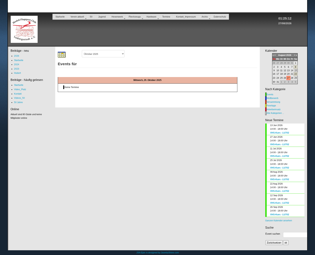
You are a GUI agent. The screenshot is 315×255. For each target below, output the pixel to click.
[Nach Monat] (62, 54)
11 (281, 70)
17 (278, 74)
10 (278, 70)
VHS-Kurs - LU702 (279, 133)
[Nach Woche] (70, 54)
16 (274, 74)
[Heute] (78, 54)
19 (285, 74)
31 (278, 82)
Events (270, 94)
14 (292, 70)
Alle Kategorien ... (275, 113)
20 (288, 74)
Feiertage (271, 105)
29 (295, 78)
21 (292, 74)
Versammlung (273, 102)
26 (285, 78)
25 (281, 78)
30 (274, 82)
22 (295, 74)
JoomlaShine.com (170, 252)
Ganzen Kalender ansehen (278, 220)
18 (281, 74)
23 (274, 78)
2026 (288, 55)
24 (278, 78)
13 (288, 70)
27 (288, 78)
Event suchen (272, 233)
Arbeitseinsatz (274, 109)
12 (285, 70)
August (282, 55)
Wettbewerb (272, 98)
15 (295, 70)
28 (292, 78)
